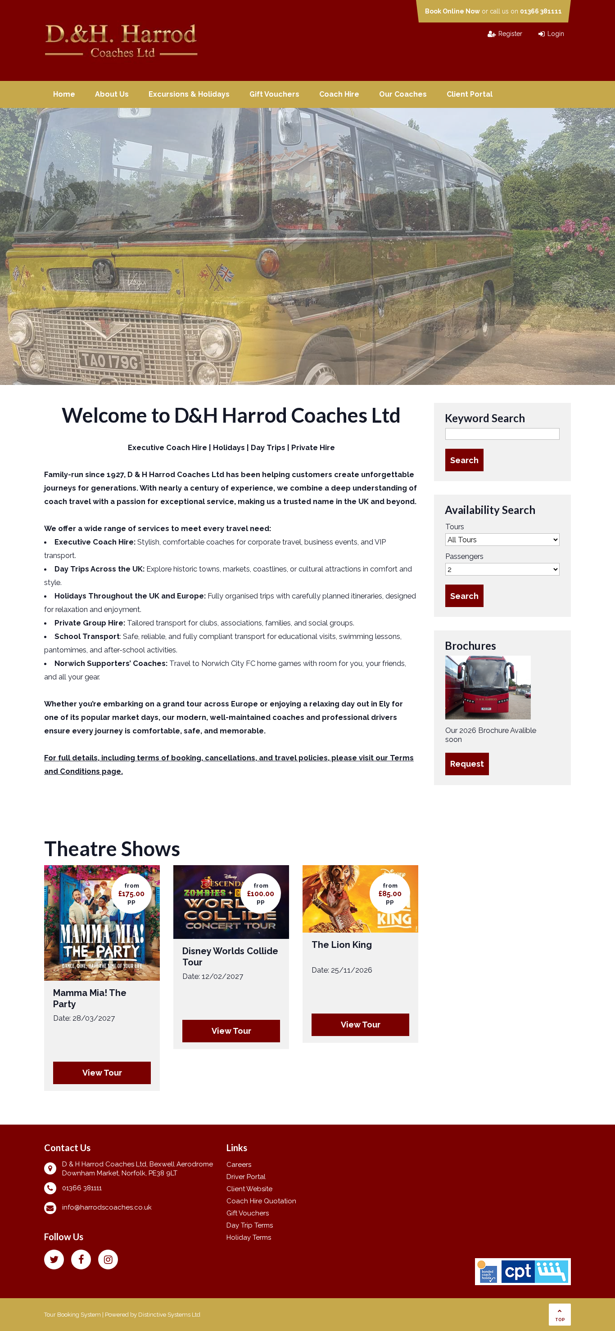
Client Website (249, 1189)
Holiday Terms (248, 1237)
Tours (454, 526)
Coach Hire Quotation (261, 1201)
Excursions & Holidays (189, 94)
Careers (238, 1165)
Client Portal (470, 94)
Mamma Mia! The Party (90, 998)
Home (64, 94)
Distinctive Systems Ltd (169, 1314)
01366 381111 (541, 11)
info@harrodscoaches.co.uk (107, 1207)
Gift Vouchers (274, 94)
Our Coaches (403, 94)
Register (510, 33)
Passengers (464, 556)
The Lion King (342, 944)
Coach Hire (339, 94)
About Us (112, 94)
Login (555, 33)
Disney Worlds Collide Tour (230, 957)
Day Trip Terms (249, 1225)
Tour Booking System (72, 1314)
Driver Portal (246, 1177)
